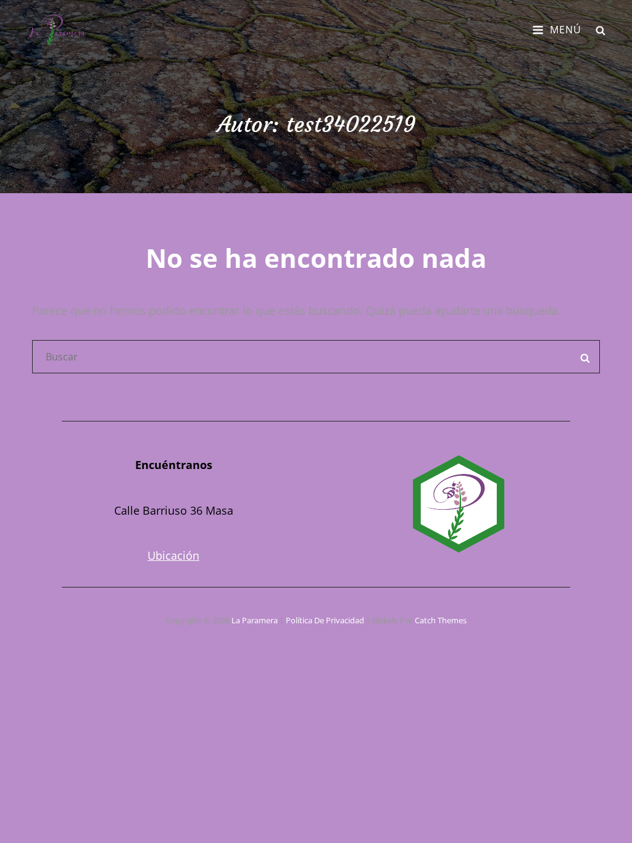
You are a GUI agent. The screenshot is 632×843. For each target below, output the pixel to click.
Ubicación (173, 555)
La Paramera (254, 620)
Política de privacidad (325, 620)
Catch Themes (441, 620)
